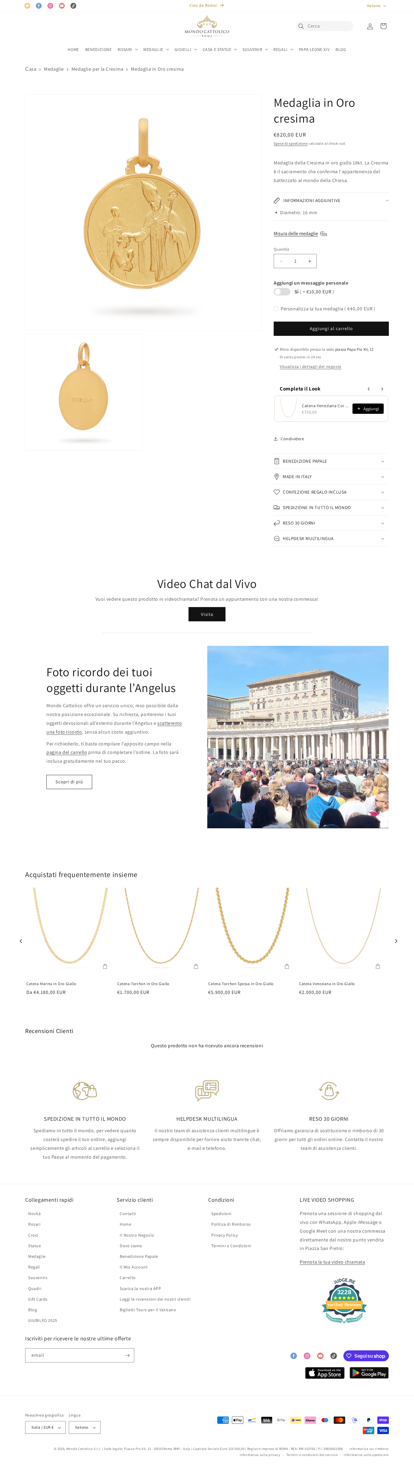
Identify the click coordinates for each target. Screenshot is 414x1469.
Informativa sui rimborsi (369, 1449)
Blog (32, 1309)
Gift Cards (38, 1299)
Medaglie (54, 69)
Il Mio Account (134, 1267)
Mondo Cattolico (79, 1449)
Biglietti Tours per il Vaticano (148, 1309)
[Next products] (382, 389)
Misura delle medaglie (296, 233)
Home (125, 1224)
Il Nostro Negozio (137, 1235)
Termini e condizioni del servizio (312, 1455)
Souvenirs (37, 1277)
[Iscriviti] (127, 1355)
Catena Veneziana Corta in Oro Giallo (325, 405)
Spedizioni (221, 1213)
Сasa (30, 69)
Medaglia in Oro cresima (157, 69)
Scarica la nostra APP (140, 1288)
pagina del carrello (66, 752)
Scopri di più (69, 782)
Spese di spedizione (291, 143)
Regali (34, 1267)
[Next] (394, 939)
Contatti (128, 1213)
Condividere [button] (292, 438)
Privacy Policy (224, 1235)
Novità (34, 1213)
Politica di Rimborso (231, 1224)
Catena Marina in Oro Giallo (51, 983)
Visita (207, 614)
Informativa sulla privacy (260, 1455)
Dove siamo (131, 1245)
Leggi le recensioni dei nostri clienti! (155, 1299)
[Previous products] (369, 389)
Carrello (128, 1277)
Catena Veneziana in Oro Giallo (327, 983)
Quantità (281, 249)
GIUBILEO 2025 (42, 1320)
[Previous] (19, 939)
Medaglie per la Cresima (98, 69)
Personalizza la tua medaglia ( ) (328, 309)
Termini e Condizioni (231, 1245)
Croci (33, 1235)
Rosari (34, 1224)
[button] (302, 26)
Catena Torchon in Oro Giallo (143, 983)
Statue (34, 1245)
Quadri (35, 1288)
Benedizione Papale (139, 1256)
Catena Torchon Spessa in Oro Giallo (241, 983)
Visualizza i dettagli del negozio (311, 366)
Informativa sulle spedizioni (366, 1455)
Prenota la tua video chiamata (332, 1262)
